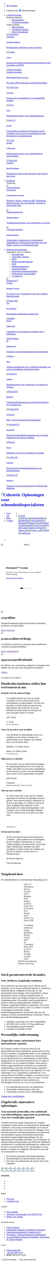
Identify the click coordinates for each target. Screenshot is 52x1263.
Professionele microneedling (23, 274)
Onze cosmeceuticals (10, 651)
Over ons (8, 514)
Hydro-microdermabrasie (22, 262)
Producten (10, 180)
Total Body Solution (20, 257)
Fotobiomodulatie (19, 269)
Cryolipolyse (17, 276)
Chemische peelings (20, 22)
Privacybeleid (12, 1212)
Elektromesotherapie (20, 266)
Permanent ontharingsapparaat (24, 271)
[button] (21, 588)
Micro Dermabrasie (20, 32)
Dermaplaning (18, 20)
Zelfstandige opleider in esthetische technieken (25, 1230)
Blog (8, 518)
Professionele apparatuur (16, 249)
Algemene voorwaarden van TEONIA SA (24, 1214)
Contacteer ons (12, 1201)
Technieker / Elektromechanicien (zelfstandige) (26, 1235)
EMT (14, 264)
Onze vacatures (12, 1227)
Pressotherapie (18, 254)
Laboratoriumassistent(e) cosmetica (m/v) (23, 1232)
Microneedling (18, 27)
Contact (9, 520)
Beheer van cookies (14, 1217)
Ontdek (4, 672)
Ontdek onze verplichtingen (12, 1096)
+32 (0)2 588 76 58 (14, 1252)
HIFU (14, 259)
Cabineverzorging (13, 15)
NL (23, 516)
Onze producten (8, 630)
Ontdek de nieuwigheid (14, 578)
